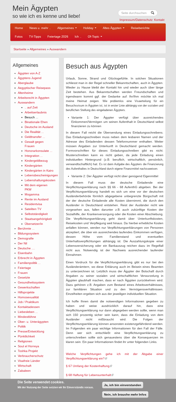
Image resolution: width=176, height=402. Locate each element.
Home (19, 28)
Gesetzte (24, 277)
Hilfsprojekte (26, 292)
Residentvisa (33, 204)
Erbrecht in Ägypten (31, 258)
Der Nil (22, 243)
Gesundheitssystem (31, 282)
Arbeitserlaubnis (36, 112)
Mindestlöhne (27, 316)
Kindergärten (33, 165)
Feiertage (24, 268)
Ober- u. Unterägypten (33, 321)
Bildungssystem (28, 233)
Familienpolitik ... (29, 263)
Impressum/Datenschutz (136, 19)
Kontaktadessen (29, 307)
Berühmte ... (26, 228)
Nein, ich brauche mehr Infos (125, 394)
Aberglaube (25, 83)
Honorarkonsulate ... (38, 150)
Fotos (19, 36)
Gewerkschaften (29, 287)
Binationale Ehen (36, 122)
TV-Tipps (35, 36)
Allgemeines (66, 28)
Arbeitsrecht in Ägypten (33, 97)
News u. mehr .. (40, 28)
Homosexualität (28, 297)
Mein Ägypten (35, 8)
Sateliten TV (33, 209)
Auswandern (57, 49)
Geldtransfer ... (35, 137)
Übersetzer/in (34, 223)
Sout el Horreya (28, 346)
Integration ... (34, 155)
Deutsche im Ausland (39, 127)
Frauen (23, 272)
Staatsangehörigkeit (38, 219)
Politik (22, 326)
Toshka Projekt (28, 351)
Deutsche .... (26, 248)
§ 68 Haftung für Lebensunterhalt (88, 375)
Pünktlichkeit (26, 336)
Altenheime (25, 92)
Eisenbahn (25, 253)
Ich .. (78, 36)
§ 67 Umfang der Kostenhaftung (87, 366)
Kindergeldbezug (36, 160)
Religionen (25, 341)
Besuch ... (31, 117)
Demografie (26, 238)
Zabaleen (24, 370)
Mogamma (32, 194)
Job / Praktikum (28, 302)
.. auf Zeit (31, 107)
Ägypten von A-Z (29, 73)
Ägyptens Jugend (29, 78)
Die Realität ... (34, 132)
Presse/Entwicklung (31, 331)
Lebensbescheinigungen (41, 175)
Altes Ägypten (112, 28)
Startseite (20, 49)
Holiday (88, 28)
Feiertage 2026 (57, 36)
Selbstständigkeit (36, 214)
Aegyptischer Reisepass (34, 88)
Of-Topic (94, 36)
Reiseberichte (140, 28)
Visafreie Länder (29, 360)
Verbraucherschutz (30, 356)
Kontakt (159, 19)
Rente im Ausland (37, 199)
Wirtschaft (24, 365)
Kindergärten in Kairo (39, 170)
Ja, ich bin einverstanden (122, 385)
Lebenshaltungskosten (40, 180)
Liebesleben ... (28, 312)
